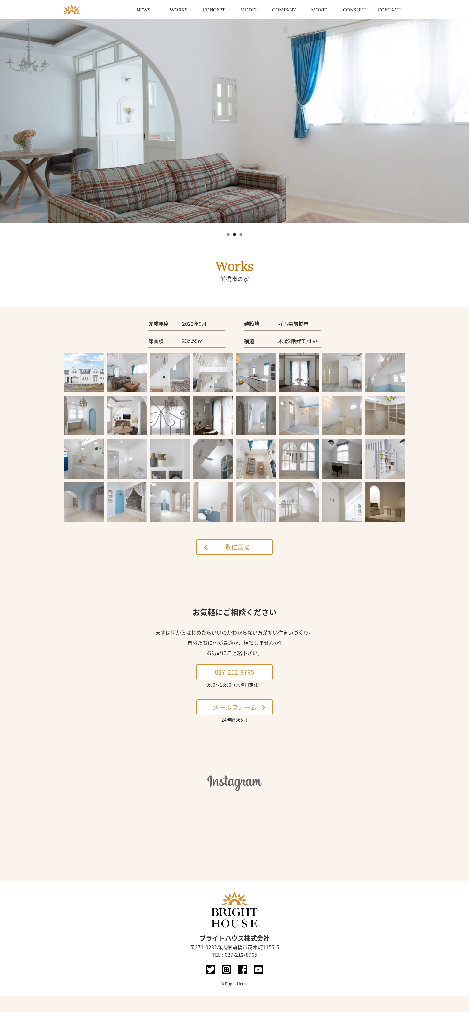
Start (232, 241)
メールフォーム (234, 707)
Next (461, 123)
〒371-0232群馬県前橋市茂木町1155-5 (234, 947)
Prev (8, 123)
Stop (237, 241)
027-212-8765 (234, 672)
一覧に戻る (234, 547)
